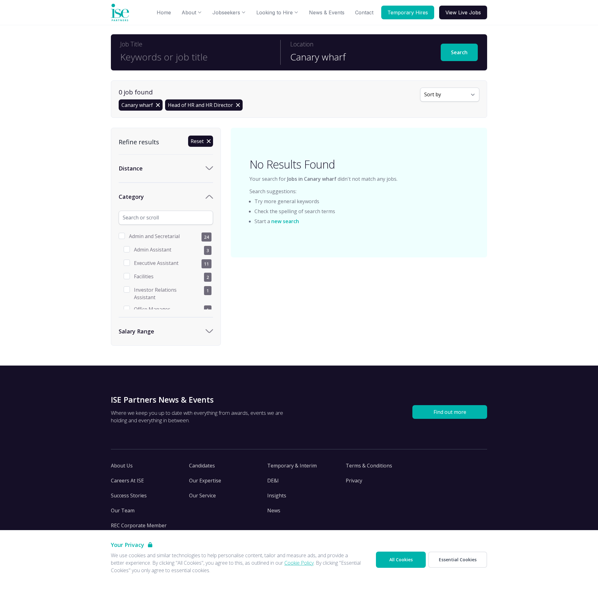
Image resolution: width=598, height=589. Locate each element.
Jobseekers (226, 12)
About (189, 12)
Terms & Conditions (369, 465)
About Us (122, 465)
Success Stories (129, 495)
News (273, 510)
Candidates (202, 465)
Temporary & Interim (292, 465)
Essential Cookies (458, 560)
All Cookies (401, 560)
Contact (364, 12)
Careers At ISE (127, 480)
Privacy (354, 480)
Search (459, 52)
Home (164, 12)
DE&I (273, 480)
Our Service (202, 495)
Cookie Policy (299, 562)
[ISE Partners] (121, 13)
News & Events (326, 12)
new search (285, 221)
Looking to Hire (274, 12)
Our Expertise (205, 480)
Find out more (450, 412)
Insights (276, 495)
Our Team (123, 510)
